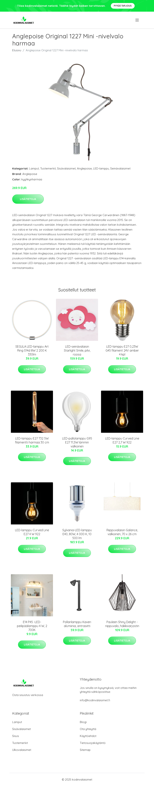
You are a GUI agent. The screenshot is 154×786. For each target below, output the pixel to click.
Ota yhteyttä (88, 729)
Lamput (34, 168)
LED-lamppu (101, 168)
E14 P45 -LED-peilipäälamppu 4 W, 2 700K (32, 626)
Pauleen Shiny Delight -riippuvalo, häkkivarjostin (122, 624)
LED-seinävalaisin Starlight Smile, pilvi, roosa (77, 350)
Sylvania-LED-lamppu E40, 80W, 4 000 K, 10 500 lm (77, 534)
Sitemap (85, 750)
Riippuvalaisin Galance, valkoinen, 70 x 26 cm (122, 532)
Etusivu (16, 50)
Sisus (15, 736)
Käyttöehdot (88, 736)
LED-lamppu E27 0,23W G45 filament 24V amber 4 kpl (122, 350)
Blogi (83, 722)
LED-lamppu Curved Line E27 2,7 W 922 (122, 440)
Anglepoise (84, 168)
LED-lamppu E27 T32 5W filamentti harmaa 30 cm (32, 440)
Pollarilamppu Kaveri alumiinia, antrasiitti (77, 624)
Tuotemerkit (48, 168)
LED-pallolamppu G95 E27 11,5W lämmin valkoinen (77, 442)
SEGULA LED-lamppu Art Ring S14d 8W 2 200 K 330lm (32, 350)
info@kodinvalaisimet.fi (95, 700)
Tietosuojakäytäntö (93, 743)
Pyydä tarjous (123, 5)
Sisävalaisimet (66, 168)
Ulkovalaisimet (21, 750)
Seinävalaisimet (120, 168)
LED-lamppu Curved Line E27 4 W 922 (32, 532)
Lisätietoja (28, 199)
